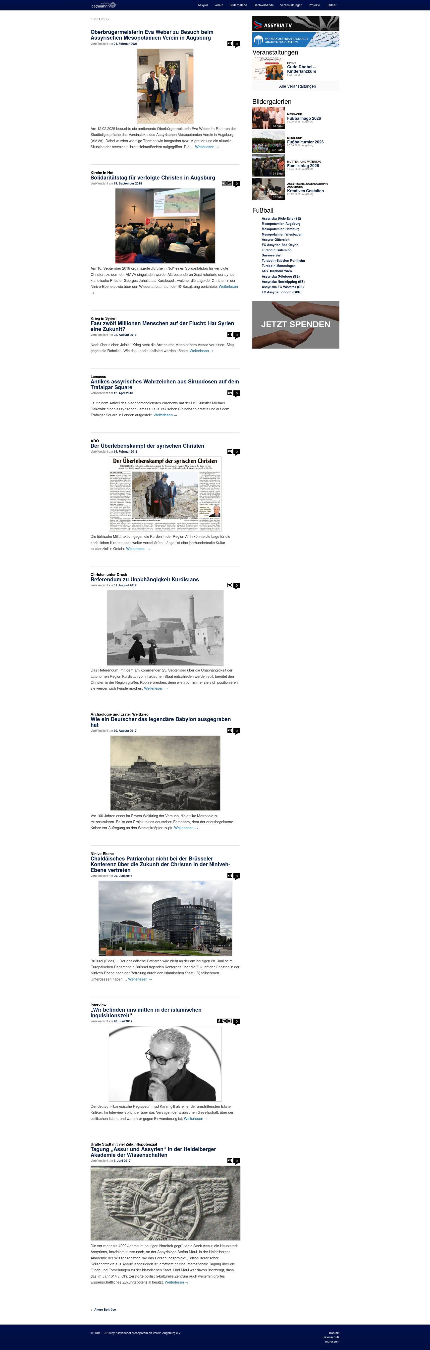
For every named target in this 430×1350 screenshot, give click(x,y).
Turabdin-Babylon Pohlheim (283, 260)
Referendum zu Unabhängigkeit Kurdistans (145, 579)
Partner (331, 5)
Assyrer (203, 5)
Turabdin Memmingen (279, 265)
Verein (219, 5)
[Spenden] (295, 325)
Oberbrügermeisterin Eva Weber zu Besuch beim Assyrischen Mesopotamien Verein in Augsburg (152, 34)
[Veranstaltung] (229, 183)
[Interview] (219, 1021)
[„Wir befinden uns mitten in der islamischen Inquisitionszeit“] (165, 1063)
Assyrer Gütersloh (276, 239)
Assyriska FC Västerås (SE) (283, 286)
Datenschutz (330, 1337)
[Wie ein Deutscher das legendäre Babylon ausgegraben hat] (165, 773)
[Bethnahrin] (104, 5)
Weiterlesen (207, 146)
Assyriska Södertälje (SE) (281, 218)
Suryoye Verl (271, 255)
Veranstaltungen (291, 5)
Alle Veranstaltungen (297, 86)
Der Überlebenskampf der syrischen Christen (147, 445)
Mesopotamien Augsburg (281, 223)
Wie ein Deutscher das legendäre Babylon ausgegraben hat (161, 721)
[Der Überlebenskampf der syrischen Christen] (165, 494)
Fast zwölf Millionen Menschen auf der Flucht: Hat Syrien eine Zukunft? (162, 325)
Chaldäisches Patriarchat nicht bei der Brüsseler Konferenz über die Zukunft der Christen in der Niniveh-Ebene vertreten (160, 864)
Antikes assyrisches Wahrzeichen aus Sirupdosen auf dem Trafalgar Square (165, 384)
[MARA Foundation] (295, 40)
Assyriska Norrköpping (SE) (283, 281)
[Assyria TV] (295, 24)
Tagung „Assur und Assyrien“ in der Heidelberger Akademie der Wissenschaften (153, 1151)
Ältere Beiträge (103, 1309)
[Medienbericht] (229, 43)
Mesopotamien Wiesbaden (282, 234)
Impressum (331, 1341)
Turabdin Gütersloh (277, 249)
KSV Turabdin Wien (277, 270)
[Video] (229, 1021)
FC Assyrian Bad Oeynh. (280, 244)
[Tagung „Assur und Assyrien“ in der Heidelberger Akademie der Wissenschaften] (165, 1203)
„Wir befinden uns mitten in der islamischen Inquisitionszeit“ (146, 1012)
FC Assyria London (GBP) (281, 292)
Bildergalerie (238, 5)
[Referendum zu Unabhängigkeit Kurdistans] (165, 627)
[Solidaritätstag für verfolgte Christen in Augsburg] (165, 225)
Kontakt (334, 1333)
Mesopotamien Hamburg (281, 228)
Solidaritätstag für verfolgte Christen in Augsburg (153, 177)
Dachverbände (264, 5)
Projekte (314, 5)
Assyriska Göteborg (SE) (281, 276)
